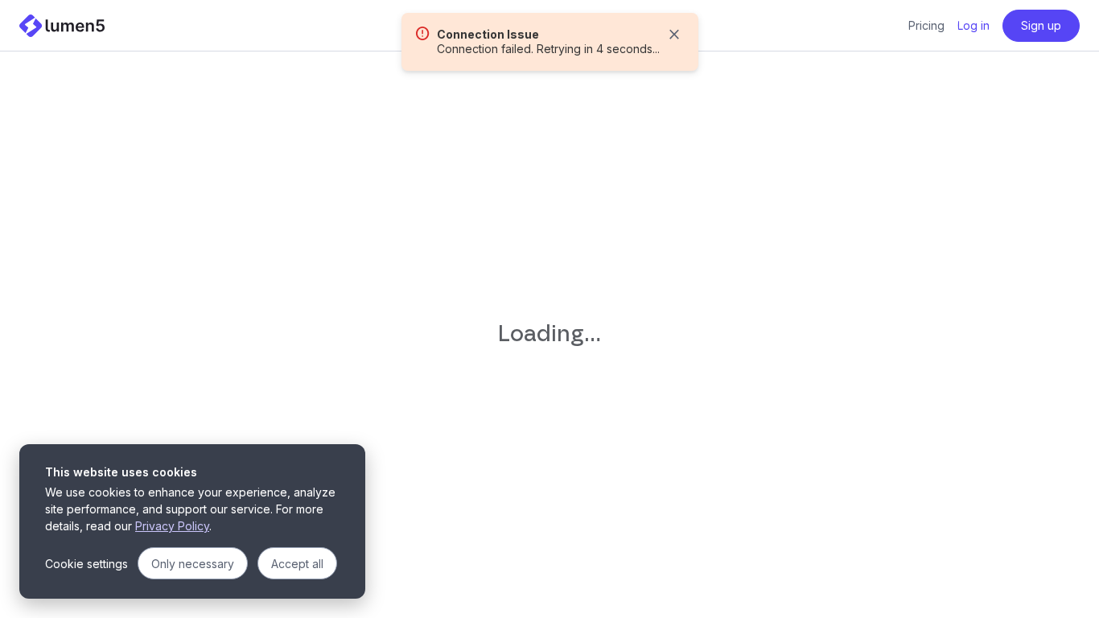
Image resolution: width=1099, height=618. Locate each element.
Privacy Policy (172, 526)
